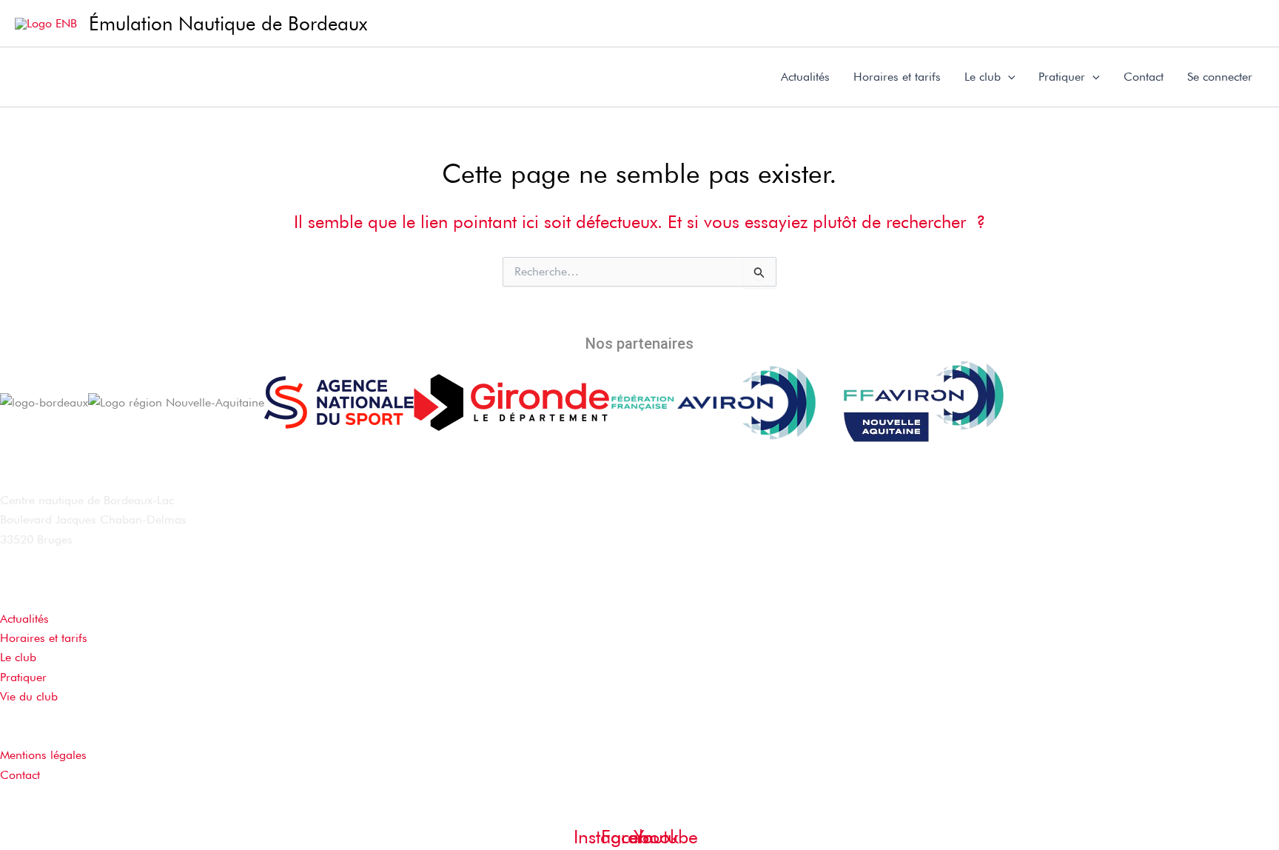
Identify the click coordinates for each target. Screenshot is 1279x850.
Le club (982, 77)
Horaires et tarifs (897, 77)
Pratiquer (1061, 77)
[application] (1008, 77)
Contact (1144, 77)
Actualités (805, 77)
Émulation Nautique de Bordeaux (228, 23)
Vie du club (29, 696)
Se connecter (1219, 77)
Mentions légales (43, 755)
